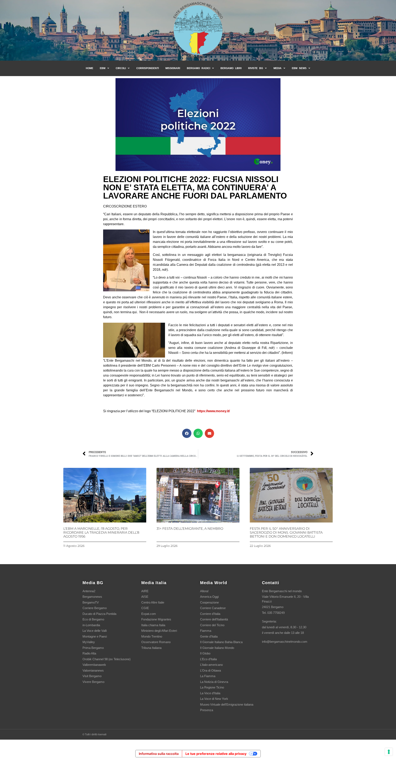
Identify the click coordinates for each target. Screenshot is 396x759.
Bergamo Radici (198, 68)
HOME (89, 68)
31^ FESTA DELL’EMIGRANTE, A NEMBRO (190, 529)
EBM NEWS (299, 68)
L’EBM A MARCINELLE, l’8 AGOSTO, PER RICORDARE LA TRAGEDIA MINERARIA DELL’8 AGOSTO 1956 (101, 532)
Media (277, 68)
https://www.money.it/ (213, 411)
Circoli (121, 68)
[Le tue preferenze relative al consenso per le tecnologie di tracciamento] (389, 752)
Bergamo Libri (231, 68)
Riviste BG (255, 68)
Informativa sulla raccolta (159, 754)
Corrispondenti (147, 68)
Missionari (172, 68)
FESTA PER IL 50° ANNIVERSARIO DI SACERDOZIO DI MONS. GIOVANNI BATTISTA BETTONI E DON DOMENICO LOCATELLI (286, 532)
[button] (186, 433)
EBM (102, 68)
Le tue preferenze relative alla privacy (215, 754)
